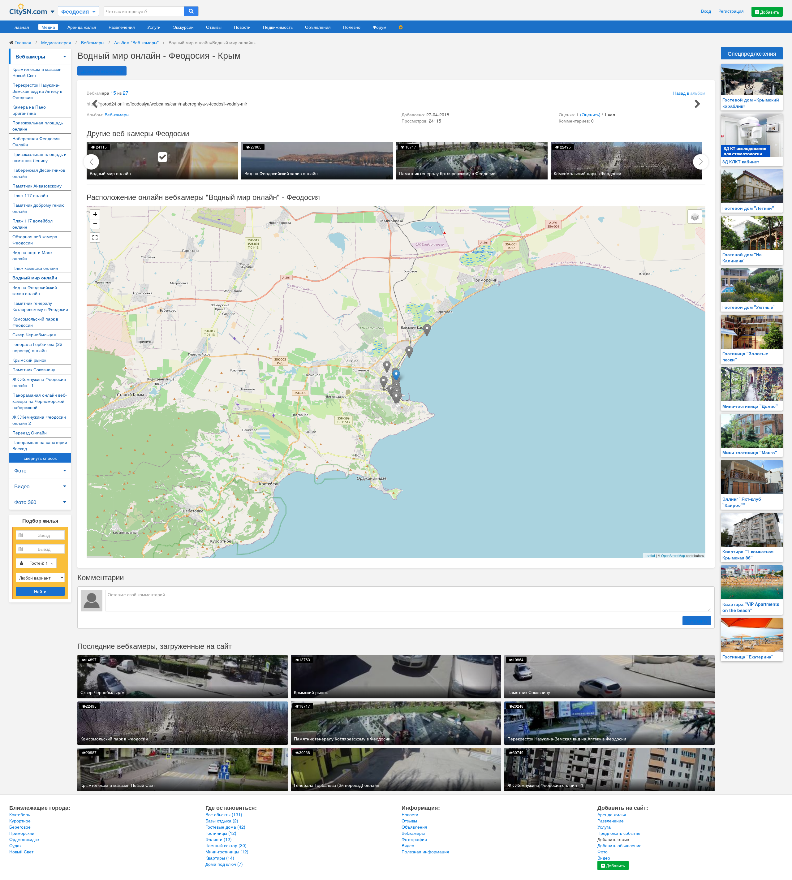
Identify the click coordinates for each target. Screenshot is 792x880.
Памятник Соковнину (33, 369)
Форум (379, 27)
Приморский (21, 833)
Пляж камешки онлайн (35, 268)
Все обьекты (223, 814)
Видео (21, 486)
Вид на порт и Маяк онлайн (32, 255)
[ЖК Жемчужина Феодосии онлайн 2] (383, 382)
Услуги (154, 27)
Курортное (20, 820)
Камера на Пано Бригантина (29, 110)
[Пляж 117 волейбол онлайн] (427, 330)
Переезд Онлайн (29, 432)
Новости (242, 27)
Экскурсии (183, 27)
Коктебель (19, 814)
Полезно (351, 27)
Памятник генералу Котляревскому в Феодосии (40, 306)
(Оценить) (590, 114)
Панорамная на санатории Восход (39, 445)
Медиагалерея (56, 42)
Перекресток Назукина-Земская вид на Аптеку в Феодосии (37, 91)
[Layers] (695, 216)
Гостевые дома (225, 827)
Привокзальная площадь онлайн (37, 125)
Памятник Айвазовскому (37, 186)
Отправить (697, 621)
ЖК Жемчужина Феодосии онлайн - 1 (39, 382)
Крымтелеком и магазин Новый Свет (37, 72)
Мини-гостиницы (226, 851)
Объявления (318, 27)
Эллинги (218, 839)
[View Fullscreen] (95, 237)
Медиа (48, 27)
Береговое (20, 827)
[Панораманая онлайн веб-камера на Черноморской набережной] (409, 352)
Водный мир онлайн (34, 277)
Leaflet (650, 555)
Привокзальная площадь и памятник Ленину (39, 157)
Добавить (769, 12)
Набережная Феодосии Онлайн (36, 141)
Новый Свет (21, 851)
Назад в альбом (689, 93)
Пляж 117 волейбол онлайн (32, 224)
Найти (40, 591)
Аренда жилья (81, 27)
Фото (20, 470)
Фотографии (414, 839)
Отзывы (214, 27)
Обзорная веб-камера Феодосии (34, 239)
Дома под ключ (224, 864)
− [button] (95, 224)
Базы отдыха (221, 820)
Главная (20, 27)
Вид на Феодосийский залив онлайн (34, 290)
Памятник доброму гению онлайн (38, 208)
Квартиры (219, 858)
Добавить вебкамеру (102, 71)
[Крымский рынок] (387, 366)
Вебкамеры (92, 42)
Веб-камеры (117, 114)
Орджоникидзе (24, 839)
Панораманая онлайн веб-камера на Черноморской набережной (39, 401)
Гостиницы (220, 833)
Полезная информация (425, 851)
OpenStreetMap (673, 555)
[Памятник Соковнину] (396, 397)
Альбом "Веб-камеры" (136, 42)
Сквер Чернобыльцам (34, 334)
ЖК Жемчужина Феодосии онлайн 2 (39, 420)
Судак (15, 845)
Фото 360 (25, 502)
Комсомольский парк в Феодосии (35, 322)
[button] (700, 162)
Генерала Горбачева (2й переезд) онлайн (37, 347)
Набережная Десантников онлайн (38, 173)
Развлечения (122, 27)
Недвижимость (278, 27)
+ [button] (95, 214)
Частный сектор (226, 845)
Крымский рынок (29, 360)
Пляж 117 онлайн (30, 195)
